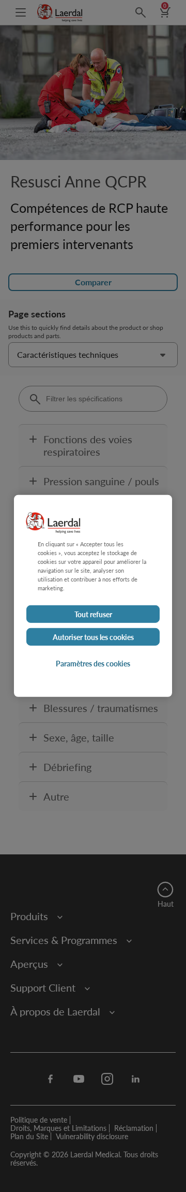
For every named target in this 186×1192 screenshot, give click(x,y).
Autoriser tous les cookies (93, 637)
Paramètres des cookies (93, 663)
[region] (93, 596)
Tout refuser (93, 614)
